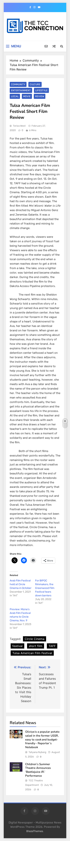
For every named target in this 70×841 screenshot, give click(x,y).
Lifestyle (41, 90)
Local (15, 96)
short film (35, 646)
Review (39, 96)
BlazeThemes (34, 831)
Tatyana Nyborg (37, 752)
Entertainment (21, 90)
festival (17, 646)
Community (18, 84)
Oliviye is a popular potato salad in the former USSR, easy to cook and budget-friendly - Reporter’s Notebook (42, 739)
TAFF (52, 646)
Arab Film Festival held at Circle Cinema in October (20, 584)
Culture (35, 84)
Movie (27, 96)
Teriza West (19, 125)
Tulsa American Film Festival (32, 653)
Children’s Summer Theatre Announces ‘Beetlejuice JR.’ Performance (38, 770)
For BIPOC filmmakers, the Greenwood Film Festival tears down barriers (44, 588)
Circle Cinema (34, 639)
